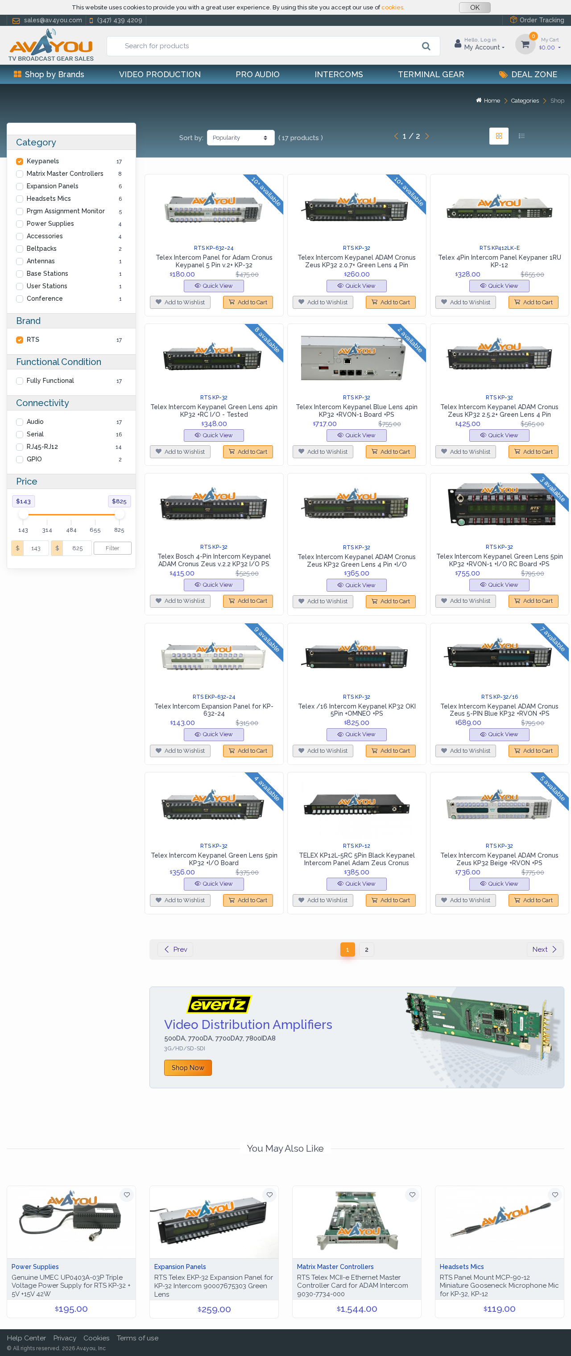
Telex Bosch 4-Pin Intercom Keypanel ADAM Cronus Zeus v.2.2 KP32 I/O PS (214, 560)
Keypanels (43, 161)
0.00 (549, 44)
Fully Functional (50, 380)
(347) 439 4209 (119, 20)
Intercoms (338, 74)
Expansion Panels (53, 186)
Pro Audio (258, 74)
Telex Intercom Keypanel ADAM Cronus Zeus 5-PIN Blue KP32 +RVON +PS (499, 710)
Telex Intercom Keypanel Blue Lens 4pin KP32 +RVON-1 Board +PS (357, 410)
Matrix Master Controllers (65, 173)
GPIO (34, 459)
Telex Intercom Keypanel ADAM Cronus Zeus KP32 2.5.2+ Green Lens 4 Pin (499, 410)
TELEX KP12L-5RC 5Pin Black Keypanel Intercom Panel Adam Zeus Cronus (357, 859)
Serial (35, 434)
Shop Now (188, 1067)
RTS (33, 339)
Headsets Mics (49, 198)
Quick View (218, 285)
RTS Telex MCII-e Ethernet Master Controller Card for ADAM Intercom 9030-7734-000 (352, 1285)
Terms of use (137, 1338)
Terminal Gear (431, 74)
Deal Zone (534, 74)
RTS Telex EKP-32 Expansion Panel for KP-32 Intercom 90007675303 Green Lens (213, 1285)
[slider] (23, 514)
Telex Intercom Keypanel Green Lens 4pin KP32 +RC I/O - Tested (213, 410)
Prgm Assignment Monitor (66, 211)
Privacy (64, 1338)
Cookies (96, 1338)
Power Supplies (50, 223)
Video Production (160, 74)
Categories (525, 100)
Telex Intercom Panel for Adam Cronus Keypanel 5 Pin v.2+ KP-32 (214, 261)
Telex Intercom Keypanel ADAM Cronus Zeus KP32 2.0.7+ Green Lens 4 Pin (357, 261)
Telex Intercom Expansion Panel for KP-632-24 (213, 710)
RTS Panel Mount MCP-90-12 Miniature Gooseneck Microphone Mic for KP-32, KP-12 (499, 1285)
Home (492, 100)
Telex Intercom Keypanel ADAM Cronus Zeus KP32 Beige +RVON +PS (499, 859)
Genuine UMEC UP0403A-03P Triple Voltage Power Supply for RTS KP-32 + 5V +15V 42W (71, 1285)
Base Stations (47, 273)
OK (475, 8)
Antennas (41, 261)
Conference (45, 298)
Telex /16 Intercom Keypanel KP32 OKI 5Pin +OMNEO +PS (357, 710)
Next (540, 949)
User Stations (47, 286)
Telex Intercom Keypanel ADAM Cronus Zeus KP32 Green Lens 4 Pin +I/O (357, 560)
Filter (113, 548)
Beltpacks (42, 248)
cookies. (393, 7)
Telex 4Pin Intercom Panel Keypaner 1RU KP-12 (499, 261)
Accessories (45, 236)
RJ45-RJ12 (42, 446)
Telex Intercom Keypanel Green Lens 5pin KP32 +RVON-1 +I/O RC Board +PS (499, 560)
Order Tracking (542, 20)
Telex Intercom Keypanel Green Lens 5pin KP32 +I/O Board (214, 859)
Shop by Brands (54, 74)
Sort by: (191, 138)
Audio (35, 421)
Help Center (26, 1338)
